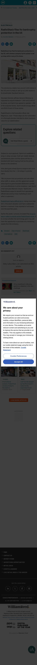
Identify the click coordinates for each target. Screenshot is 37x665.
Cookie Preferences (18, 356)
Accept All (18, 362)
